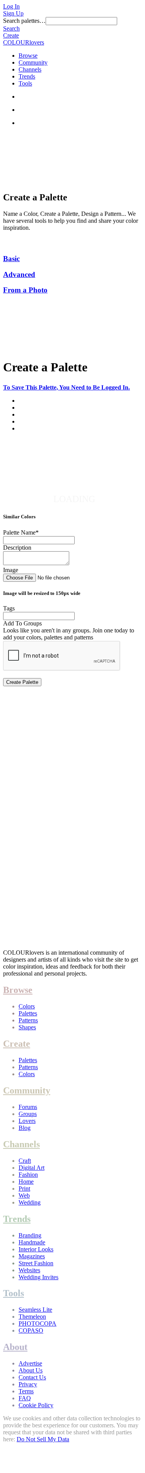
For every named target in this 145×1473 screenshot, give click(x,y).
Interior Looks (36, 1249)
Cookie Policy (36, 1405)
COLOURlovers (23, 42)
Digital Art (31, 1167)
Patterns (28, 1020)
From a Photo (25, 290)
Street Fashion (36, 1263)
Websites (29, 1270)
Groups (28, 1114)
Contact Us (32, 1377)
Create (11, 35)
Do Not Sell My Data (43, 1439)
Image (10, 570)
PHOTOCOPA (37, 1323)
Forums (28, 1107)
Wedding (30, 1202)
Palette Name (21, 532)
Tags (9, 608)
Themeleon (32, 1316)
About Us (31, 1370)
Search (11, 28)
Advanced (19, 274)
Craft (25, 1160)
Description (17, 547)
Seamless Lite (35, 1309)
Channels (30, 69)
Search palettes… (24, 20)
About (15, 1347)
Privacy (28, 1384)
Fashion (28, 1174)
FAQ (25, 1398)
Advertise (30, 1363)
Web (24, 1195)
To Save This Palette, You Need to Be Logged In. (66, 387)
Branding (30, 1235)
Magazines (32, 1256)
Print (24, 1188)
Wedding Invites (38, 1277)
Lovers (27, 1121)
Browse (28, 55)
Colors (27, 1006)
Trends (27, 76)
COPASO (31, 1330)
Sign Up (13, 13)
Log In (11, 6)
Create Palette (22, 682)
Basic (11, 259)
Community (33, 62)
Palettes (28, 1013)
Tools (25, 83)
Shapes (27, 1027)
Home (26, 1181)
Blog (25, 1127)
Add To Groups (22, 623)
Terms (26, 1391)
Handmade (32, 1242)
